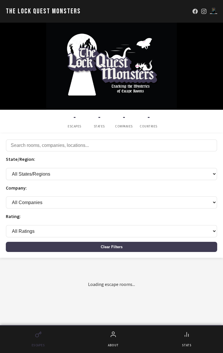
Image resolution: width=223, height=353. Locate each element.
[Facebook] (195, 11)
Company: (16, 188)
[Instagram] (203, 11)
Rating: (13, 216)
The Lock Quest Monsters (43, 11)
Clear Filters (112, 247)
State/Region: (20, 159)
